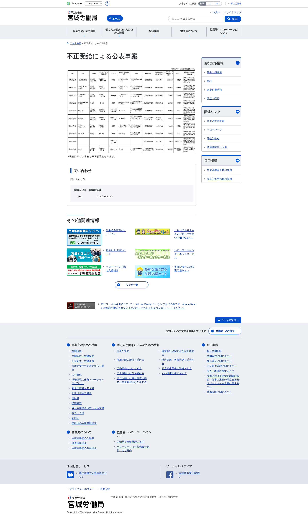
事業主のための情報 (84, 345)
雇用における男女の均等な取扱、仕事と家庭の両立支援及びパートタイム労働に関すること (223, 381)
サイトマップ (233, 12)
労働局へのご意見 (225, 331)
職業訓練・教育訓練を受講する (178, 361)
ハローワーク (214, 129)
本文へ (216, 12)
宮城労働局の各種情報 (84, 448)
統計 (209, 81)
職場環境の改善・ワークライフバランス (88, 381)
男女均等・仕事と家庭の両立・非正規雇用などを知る (132, 380)
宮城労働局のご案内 (83, 438)
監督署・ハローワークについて (134, 434)
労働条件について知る (129, 368)
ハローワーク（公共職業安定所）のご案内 (133, 448)
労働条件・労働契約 (83, 356)
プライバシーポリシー (81, 488)
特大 (218, 3)
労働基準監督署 (215, 121)
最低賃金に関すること (219, 360)
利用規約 (106, 488)
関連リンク (212, 112)
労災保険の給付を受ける (130, 373)
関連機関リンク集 (217, 147)
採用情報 (210, 160)
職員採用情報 (79, 443)
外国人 (75, 418)
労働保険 (77, 351)
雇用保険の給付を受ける (130, 359)
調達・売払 (213, 98)
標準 (202, 3)
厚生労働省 (236, 3)
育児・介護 (78, 413)
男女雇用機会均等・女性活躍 (88, 408)
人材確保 (77, 374)
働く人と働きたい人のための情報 (138, 345)
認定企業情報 (214, 89)
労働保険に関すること (219, 392)
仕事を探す (123, 351)
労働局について (82, 432)
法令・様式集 (214, 72)
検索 (235, 18)
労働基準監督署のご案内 (130, 441)
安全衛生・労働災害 (83, 360)
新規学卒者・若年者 (83, 388)
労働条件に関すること (219, 356)
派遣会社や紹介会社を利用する (178, 353)
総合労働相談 (214, 351)
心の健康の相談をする (174, 373)
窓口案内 (212, 345)
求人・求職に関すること (220, 370)
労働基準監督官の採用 (219, 170)
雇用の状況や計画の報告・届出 (88, 367)
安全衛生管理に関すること (222, 365)
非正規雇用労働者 (82, 393)
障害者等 (77, 403)
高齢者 (75, 398)
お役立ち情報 (214, 63)
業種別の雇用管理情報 (84, 423)
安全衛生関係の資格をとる (177, 368)
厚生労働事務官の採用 (219, 178)
